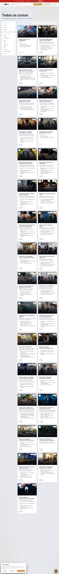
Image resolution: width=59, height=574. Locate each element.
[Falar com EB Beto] (56, 571)
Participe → (41, 1)
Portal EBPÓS (47, 4)
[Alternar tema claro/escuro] (56, 4)
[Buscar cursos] (31, 4)
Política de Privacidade (11, 568)
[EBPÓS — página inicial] (5, 4)
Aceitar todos (21, 570)
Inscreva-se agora (37, 4)
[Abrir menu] (53, 4)
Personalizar (12, 570)
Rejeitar (5, 570)
